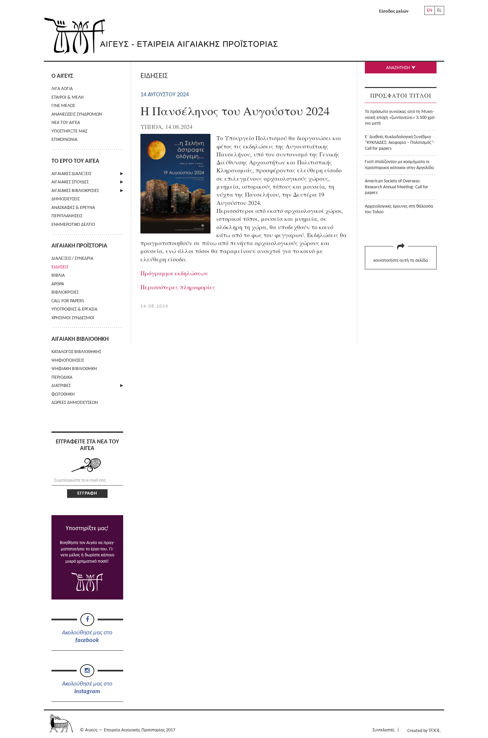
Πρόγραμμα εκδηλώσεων (174, 273)
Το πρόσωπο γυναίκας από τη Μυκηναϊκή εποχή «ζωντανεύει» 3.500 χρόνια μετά (400, 118)
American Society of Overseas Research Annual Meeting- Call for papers (396, 187)
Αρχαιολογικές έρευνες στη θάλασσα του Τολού (399, 209)
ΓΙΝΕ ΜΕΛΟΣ (63, 106)
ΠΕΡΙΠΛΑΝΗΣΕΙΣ (66, 216)
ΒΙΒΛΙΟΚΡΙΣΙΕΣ (65, 292)
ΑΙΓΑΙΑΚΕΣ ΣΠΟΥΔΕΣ (70, 182)
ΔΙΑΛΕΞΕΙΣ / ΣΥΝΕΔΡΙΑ (72, 258)
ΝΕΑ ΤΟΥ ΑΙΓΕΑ (65, 123)
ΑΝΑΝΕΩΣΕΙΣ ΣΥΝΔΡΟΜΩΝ (76, 114)
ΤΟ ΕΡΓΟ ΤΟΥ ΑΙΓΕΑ (75, 161)
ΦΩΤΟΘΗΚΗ (63, 394)
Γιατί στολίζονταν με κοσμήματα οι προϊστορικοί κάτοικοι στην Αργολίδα (399, 165)
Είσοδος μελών (394, 11)
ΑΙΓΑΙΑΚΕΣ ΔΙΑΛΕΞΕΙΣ (71, 174)
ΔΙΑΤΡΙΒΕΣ (61, 386)
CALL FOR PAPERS (67, 301)
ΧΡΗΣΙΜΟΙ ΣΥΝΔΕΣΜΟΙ (72, 318)
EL (439, 10)
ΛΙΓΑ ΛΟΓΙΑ (62, 89)
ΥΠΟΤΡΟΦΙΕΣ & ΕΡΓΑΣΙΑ (74, 309)
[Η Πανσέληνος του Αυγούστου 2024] (175, 231)
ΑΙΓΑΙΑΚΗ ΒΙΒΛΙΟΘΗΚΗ (80, 339)
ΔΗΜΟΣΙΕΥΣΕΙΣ (65, 199)
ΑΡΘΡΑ (57, 284)
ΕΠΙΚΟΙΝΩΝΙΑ (64, 140)
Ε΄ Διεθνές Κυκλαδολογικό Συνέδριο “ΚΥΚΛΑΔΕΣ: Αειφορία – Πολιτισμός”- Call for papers (400, 143)
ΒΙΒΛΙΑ (58, 275)
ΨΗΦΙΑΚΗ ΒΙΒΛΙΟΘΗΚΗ (74, 369)
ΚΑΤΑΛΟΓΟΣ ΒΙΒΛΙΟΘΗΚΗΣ (76, 352)
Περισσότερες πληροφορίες (177, 287)
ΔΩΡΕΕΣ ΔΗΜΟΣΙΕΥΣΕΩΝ (74, 403)
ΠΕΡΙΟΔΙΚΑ (61, 377)
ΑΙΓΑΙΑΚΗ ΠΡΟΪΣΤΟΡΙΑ (79, 246)
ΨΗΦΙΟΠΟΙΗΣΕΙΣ (67, 360)
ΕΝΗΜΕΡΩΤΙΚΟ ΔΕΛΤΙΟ (73, 225)
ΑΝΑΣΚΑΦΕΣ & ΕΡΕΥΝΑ (73, 208)
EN (429, 10)
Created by (424, 730)
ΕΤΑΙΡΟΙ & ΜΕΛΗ (67, 97)
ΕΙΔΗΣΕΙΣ (59, 267)
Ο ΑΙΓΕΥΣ (62, 76)
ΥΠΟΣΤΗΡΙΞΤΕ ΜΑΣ (69, 131)
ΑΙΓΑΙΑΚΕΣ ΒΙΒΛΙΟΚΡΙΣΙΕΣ (75, 191)
